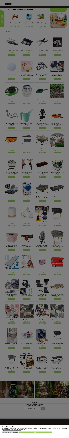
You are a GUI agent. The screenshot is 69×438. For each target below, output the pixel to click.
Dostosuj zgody (15, 432)
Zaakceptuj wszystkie (35, 432)
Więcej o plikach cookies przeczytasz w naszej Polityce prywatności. (11, 430)
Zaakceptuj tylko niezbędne (6, 432)
